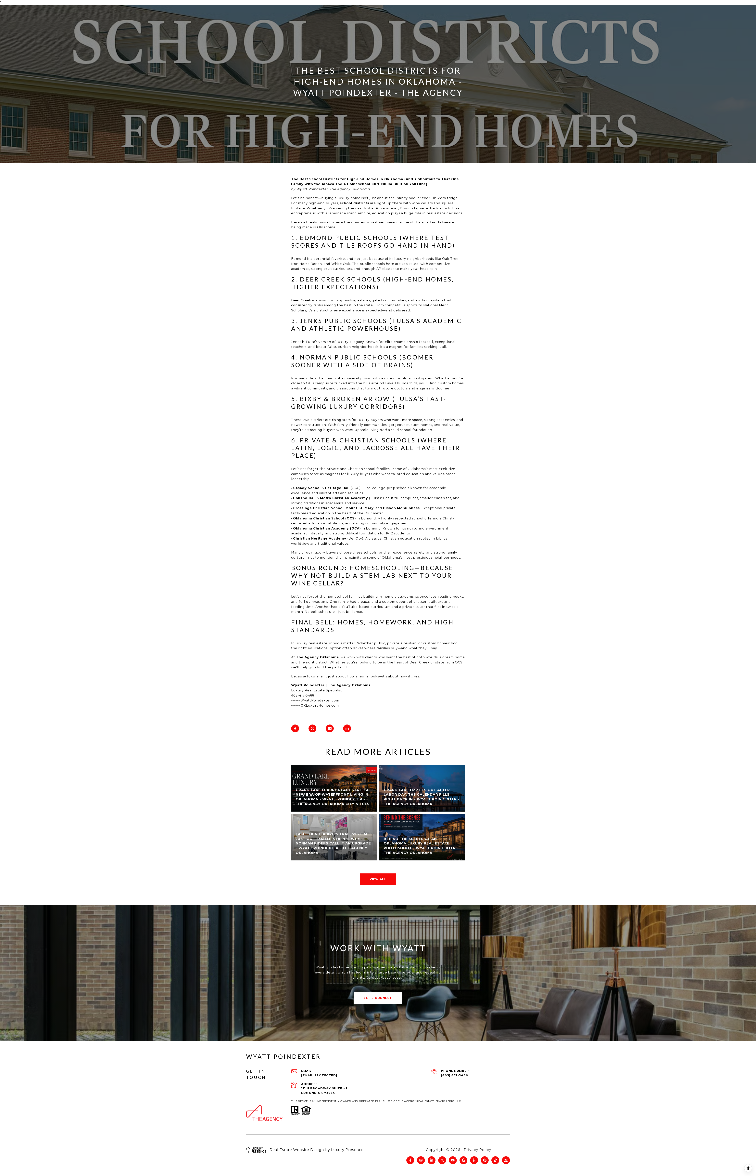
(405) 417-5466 (454, 1075)
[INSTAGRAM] (421, 1160)
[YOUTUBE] (453, 1160)
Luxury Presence (347, 1150)
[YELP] (474, 1160)
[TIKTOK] (495, 1160)
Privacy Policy (477, 1150)
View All (378, 879)
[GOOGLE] (463, 1160)
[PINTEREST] (485, 1160)
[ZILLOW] (506, 1160)
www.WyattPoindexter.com (315, 700)
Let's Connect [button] (378, 998)
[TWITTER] (442, 1160)
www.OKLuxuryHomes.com (315, 705)
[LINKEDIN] (431, 1160)
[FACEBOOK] (410, 1160)
